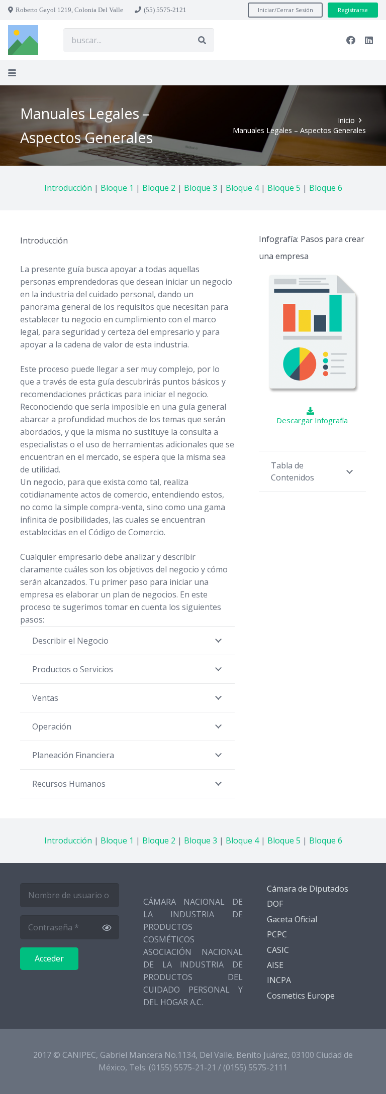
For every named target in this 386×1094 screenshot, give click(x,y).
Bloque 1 (117, 187)
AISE (275, 964)
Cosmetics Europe (301, 995)
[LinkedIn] (369, 40)
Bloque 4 (242, 187)
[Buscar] (202, 40)
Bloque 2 (158, 187)
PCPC (277, 934)
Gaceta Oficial (292, 919)
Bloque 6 (325, 187)
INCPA (279, 980)
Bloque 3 (200, 187)
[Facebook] (351, 40)
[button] (12, 73)
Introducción (68, 187)
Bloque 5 (284, 187)
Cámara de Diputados (307, 888)
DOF (275, 903)
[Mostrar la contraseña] (106, 927)
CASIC (278, 949)
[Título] (23, 40)
